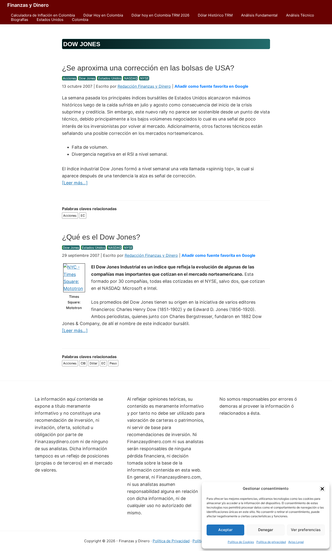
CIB (83, 363)
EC (83, 215)
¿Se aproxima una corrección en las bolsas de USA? (148, 68)
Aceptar (225, 529)
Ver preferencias (306, 529)
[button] (322, 488)
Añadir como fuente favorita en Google (211, 86)
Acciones (69, 78)
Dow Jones (87, 78)
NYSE (144, 78)
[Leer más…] (75, 183)
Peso (113, 363)
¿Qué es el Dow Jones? (101, 237)
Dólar (93, 363)
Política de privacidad (271, 542)
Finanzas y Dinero (28, 5)
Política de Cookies (241, 542)
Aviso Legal (296, 542)
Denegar (265, 529)
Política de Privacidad (171, 541)
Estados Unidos (110, 78)
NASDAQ (131, 78)
